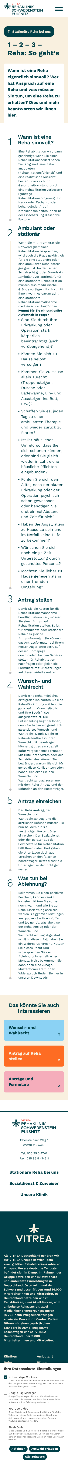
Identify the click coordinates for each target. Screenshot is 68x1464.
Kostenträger (28, 646)
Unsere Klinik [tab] (34, 1194)
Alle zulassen (35, 1456)
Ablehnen (18, 1448)
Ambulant (45, 1356)
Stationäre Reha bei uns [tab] (34, 1172)
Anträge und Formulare (21, 1082)
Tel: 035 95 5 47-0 (34, 1153)
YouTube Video (34, 1414)
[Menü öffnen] (58, 9)
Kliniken (10, 1356)
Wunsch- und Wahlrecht (22, 1030)
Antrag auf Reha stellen (25, 1056)
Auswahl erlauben (44, 1448)
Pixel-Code (36, 1433)
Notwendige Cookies (36, 1381)
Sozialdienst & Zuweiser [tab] (34, 1183)
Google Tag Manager (34, 1397)
